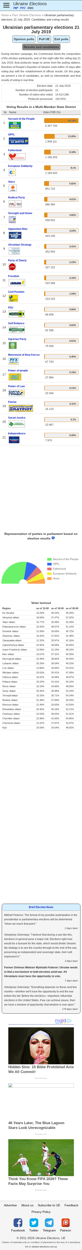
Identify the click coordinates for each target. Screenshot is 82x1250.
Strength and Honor (20, 213)
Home (5, 15)
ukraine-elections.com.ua (44, 1246)
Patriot (12, 402)
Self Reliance (16, 323)
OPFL (11, 134)
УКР (15, 8)
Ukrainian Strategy (19, 244)
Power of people (18, 370)
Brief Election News (41, 907)
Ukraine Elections (30, 4)
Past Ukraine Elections (26, 15)
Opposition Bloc (18, 229)
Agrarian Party (17, 339)
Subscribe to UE (49, 1205)
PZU (10, 307)
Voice (11, 181)
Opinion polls (24, 39)
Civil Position (16, 291)
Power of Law (16, 386)
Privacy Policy (41, 1212)
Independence (17, 433)
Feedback (71, 1205)
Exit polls (61, 39)
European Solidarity (20, 166)
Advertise (10, 1205)
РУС (23, 8)
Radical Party (16, 197)
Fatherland (14, 150)
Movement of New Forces (24, 354)
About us (27, 1205)
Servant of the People (21, 118)
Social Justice (17, 417)
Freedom (13, 276)
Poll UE (44, 39)
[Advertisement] (41, 490)
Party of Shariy (17, 260)
